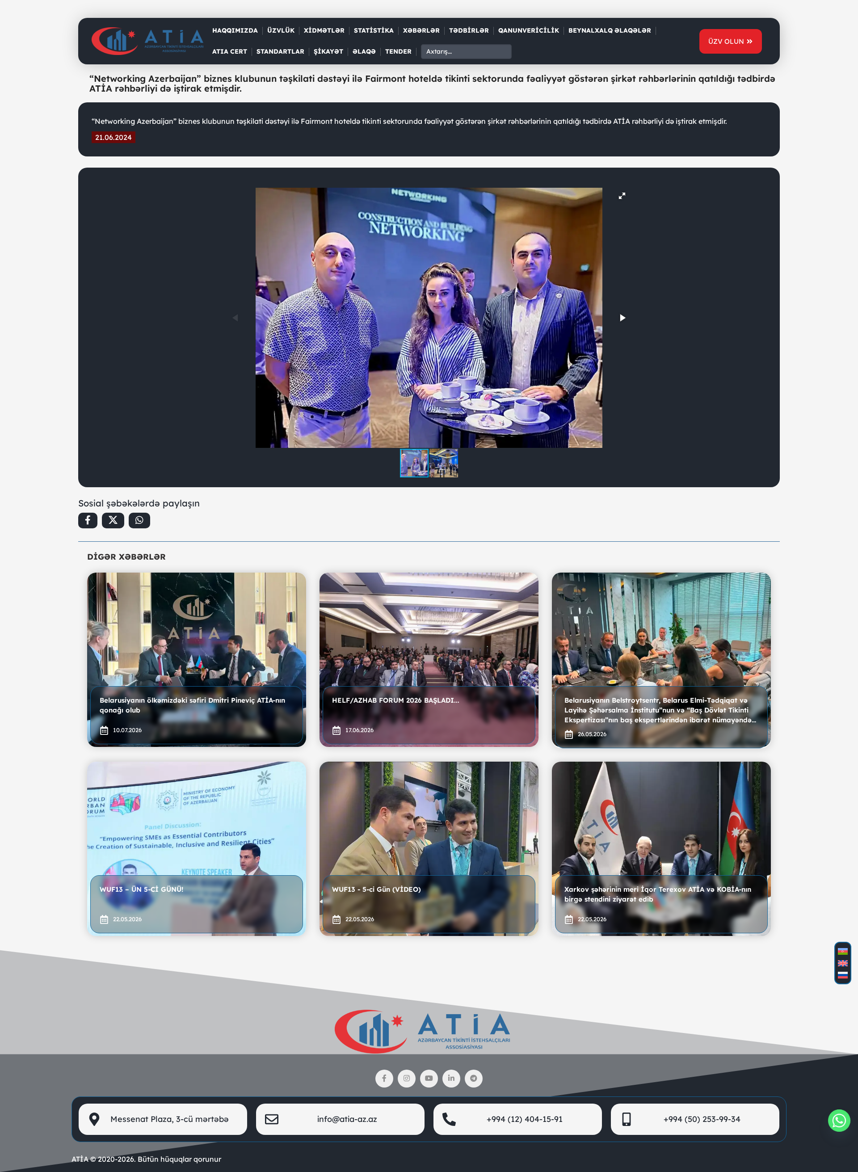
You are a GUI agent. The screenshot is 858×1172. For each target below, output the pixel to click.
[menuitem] (843, 951)
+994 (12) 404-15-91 (525, 1119)
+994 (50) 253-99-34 (702, 1119)
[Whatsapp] (839, 1120)
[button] (622, 196)
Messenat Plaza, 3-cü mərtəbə (169, 1119)
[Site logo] (147, 41)
